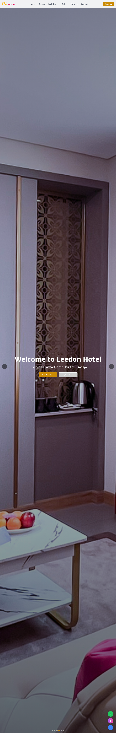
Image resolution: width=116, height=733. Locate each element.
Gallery (65, 4)
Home (32, 4)
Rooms (42, 4)
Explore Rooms (68, 375)
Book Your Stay (47, 375)
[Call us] (110, 727)
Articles (74, 4)
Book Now (108, 4)
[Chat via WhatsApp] (110, 714)
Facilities (52, 4)
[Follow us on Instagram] (110, 720)
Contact (84, 4)
